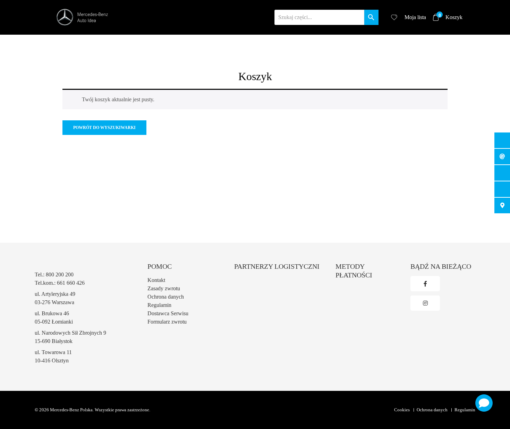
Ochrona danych (165, 297)
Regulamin (159, 305)
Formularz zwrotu (167, 322)
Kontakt (156, 280)
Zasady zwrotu (163, 288)
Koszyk (450, 16)
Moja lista (415, 17)
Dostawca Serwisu (167, 313)
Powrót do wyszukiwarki (104, 127)
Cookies (402, 409)
